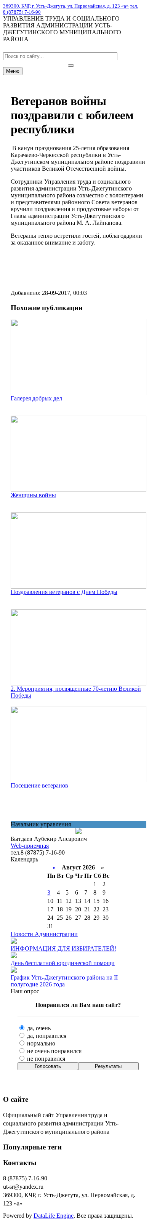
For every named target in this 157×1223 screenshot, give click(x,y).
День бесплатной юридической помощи (63, 963)
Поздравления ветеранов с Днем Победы (64, 592)
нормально (40, 1043)
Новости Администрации (44, 934)
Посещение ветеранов (39, 785)
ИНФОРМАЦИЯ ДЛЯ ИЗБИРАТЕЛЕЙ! (63, 948)
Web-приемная (30, 845)
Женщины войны (33, 495)
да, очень (38, 1028)
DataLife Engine (54, 1215)
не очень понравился (54, 1051)
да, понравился (46, 1036)
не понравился (45, 1058)
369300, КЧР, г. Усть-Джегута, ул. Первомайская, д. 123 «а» (66, 6)
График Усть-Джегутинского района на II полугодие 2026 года (64, 981)
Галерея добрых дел (36, 398)
